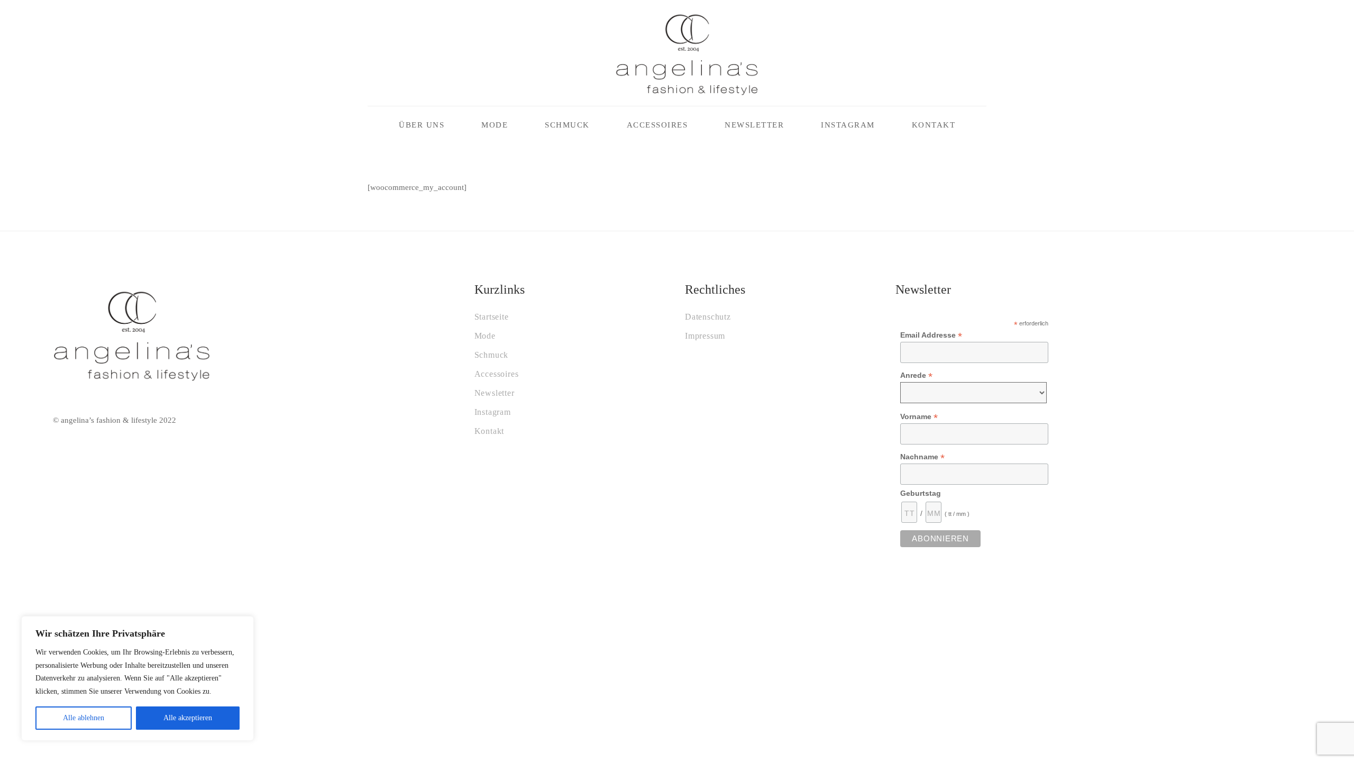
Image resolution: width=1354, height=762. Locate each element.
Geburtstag (920, 493)
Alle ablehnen (83, 718)
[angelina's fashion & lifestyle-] (687, 53)
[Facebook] (371, 53)
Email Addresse (931, 335)
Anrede (916, 375)
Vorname (919, 417)
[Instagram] (395, 53)
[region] (137, 678)
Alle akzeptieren (187, 718)
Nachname (922, 457)
